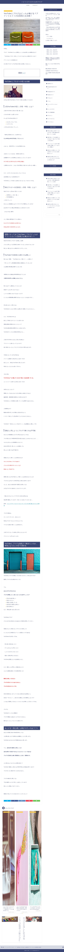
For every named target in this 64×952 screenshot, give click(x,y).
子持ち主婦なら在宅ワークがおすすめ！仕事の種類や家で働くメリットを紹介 (53, 132)
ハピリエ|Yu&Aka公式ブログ (32, 2)
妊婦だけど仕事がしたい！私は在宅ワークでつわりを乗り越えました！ (53, 152)
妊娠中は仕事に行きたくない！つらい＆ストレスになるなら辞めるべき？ (53, 158)
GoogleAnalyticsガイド (52, 87)
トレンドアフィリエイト (52, 105)
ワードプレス (50, 121)
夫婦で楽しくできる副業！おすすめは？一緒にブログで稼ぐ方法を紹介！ (53, 139)
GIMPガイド (50, 83)
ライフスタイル (50, 118)
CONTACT (35, 5)
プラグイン (49, 115)
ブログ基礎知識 (50, 112)
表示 (24, 73)
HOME (27, 5)
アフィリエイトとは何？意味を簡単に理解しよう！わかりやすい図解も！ (53, 145)
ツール (48, 101)
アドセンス (49, 97)
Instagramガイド (51, 91)
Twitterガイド (50, 94)
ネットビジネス (50, 109)
